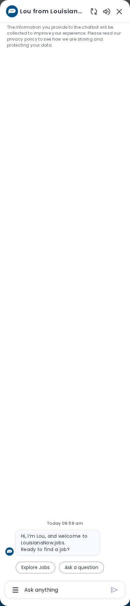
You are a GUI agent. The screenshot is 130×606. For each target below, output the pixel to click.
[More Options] (15, 590)
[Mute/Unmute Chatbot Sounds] (107, 11)
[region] (65, 300)
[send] (114, 590)
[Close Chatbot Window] (119, 11)
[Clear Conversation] (94, 11)
